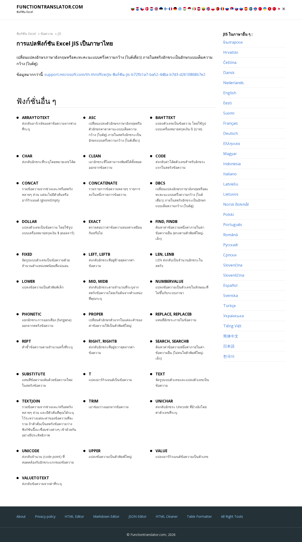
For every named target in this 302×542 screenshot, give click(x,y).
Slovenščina (233, 275)
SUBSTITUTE (33, 374)
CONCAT (30, 183)
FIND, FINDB (166, 221)
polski (228, 214)
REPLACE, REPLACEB (173, 314)
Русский (230, 244)
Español (230, 285)
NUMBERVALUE (169, 281)
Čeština (229, 62)
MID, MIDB (98, 281)
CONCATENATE (103, 183)
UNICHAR (164, 401)
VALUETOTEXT (35, 477)
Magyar (230, 153)
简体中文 (230, 336)
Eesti (227, 103)
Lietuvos (230, 194)
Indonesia (232, 163)
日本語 (229, 346)
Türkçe (229, 305)
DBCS (160, 183)
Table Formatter (199, 516)
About (21, 516)
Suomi (228, 113)
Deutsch (230, 133)
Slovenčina (232, 265)
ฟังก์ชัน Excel (26, 33)
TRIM (93, 401)
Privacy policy (45, 516)
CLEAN (95, 156)
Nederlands (233, 82)
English (229, 92)
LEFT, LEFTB (99, 254)
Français (230, 123)
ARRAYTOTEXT (36, 117)
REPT (26, 341)
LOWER (28, 281)
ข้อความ (47, 33)
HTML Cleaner (167, 516)
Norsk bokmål (236, 204)
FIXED (27, 254)
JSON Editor (138, 516)
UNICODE (30, 450)
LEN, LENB (164, 254)
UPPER (95, 450)
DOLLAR (29, 221)
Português (232, 224)
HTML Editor (74, 516)
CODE (160, 156)
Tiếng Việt (232, 325)
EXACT (95, 221)
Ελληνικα (231, 143)
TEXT (160, 374)
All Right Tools (232, 516)
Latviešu (230, 184)
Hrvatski (230, 52)
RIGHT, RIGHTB (103, 341)
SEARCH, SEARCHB (172, 341)
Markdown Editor (106, 516)
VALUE (161, 450)
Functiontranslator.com (50, 7)
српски (229, 255)
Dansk (229, 72)
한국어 (229, 356)
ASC (92, 117)
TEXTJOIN (31, 401)
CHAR (27, 156)
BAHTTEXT (165, 117)
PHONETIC (32, 314)
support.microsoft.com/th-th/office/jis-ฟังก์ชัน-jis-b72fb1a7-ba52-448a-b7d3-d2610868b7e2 (124, 74)
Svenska (230, 295)
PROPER (96, 314)
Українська (233, 315)
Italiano (230, 174)
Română (230, 234)
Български (233, 42)
